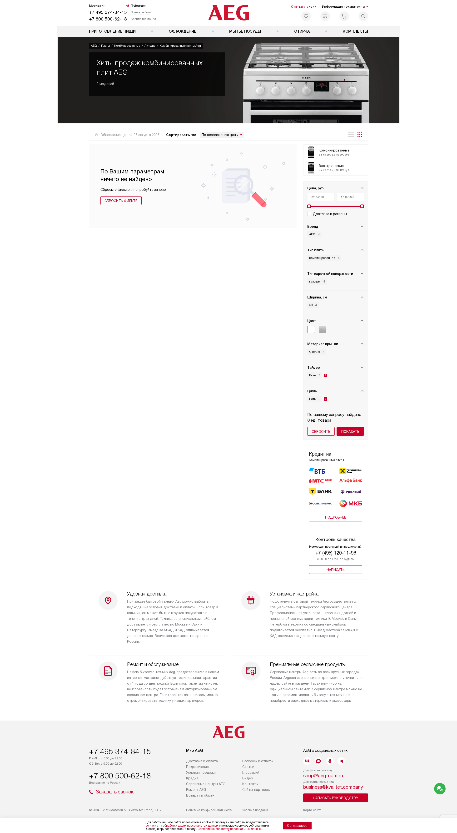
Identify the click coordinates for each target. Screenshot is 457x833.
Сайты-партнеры (256, 790)
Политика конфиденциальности (209, 810)
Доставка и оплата (202, 761)
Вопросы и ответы (257, 761)
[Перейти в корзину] (344, 16)
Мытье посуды (245, 31)
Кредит (192, 778)
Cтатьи (248, 767)
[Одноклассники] (330, 761)
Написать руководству (335, 798)
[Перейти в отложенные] (306, 16)
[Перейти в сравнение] (325, 16)
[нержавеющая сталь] (322, 329)
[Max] (318, 761)
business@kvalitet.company (333, 787)
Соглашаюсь (297, 826)
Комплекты (355, 31)
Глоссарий (250, 772)
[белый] (311, 329)
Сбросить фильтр (121, 201)
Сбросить (321, 432)
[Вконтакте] (307, 761)
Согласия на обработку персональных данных (229, 829)
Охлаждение (182, 31)
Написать (336, 570)
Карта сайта (312, 810)
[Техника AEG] (229, 12)
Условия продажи (201, 772)
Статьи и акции (303, 6)
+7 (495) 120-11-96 (335, 552)
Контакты (250, 784)
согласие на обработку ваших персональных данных (181, 825)
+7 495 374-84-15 (108, 12)
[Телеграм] (341, 761)
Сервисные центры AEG (205, 784)
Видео (247, 778)
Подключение (197, 767)
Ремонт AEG (196, 790)
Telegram (138, 5)
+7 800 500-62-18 (108, 18)
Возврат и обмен (200, 795)
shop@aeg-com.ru (323, 775)
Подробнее (335, 517)
